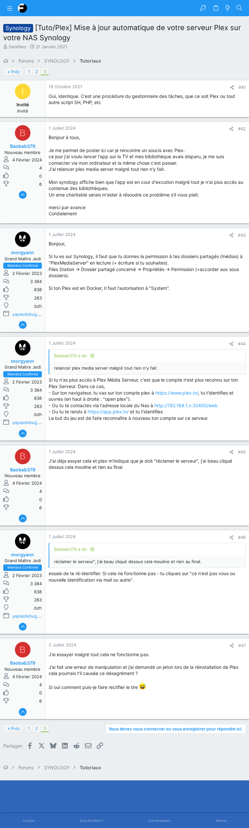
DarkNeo (17, 46)
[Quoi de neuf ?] (227, 8)
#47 (242, 645)
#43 (242, 235)
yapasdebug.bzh (29, 314)
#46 (242, 537)
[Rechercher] (239, 8)
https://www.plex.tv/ (176, 393)
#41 (242, 87)
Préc (15, 71)
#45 (242, 452)
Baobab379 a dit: (71, 355)
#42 (242, 128)
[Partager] (232, 87)
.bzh (37, 306)
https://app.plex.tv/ (108, 411)
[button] (9, 8)
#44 (242, 343)
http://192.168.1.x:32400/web (186, 405)
